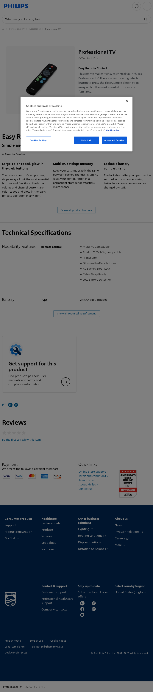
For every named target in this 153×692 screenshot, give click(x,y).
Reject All (86, 140)
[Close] (127, 101)
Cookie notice (112, 130)
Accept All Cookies (114, 140)
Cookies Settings (39, 140)
